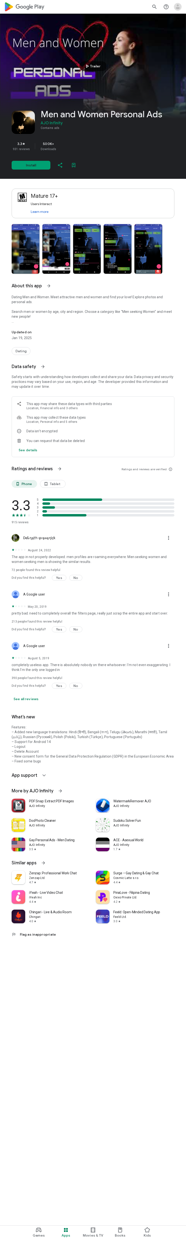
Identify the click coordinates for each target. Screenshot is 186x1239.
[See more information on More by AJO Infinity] (60, 791)
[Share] (60, 165)
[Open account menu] (178, 7)
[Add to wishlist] (73, 165)
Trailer (92, 66)
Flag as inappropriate (34, 934)
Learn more (39, 211)
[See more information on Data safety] (43, 366)
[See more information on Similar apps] (43, 863)
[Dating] (21, 351)
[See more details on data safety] (28, 450)
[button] (25, 249)
